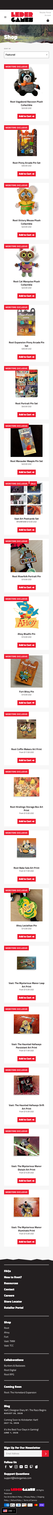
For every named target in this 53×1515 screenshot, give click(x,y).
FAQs (7, 1271)
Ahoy (7, 1332)
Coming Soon (13, 1386)
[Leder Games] (23, 1490)
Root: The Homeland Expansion (20, 1392)
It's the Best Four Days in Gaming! (21, 1431)
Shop (7, 1322)
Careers (9, 1295)
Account (48, 15)
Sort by (7, 49)
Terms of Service (30, 1500)
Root (6, 1328)
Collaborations (14, 1360)
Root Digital (10, 1370)
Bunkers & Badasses (14, 1365)
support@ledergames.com (17, 1478)
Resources (11, 1283)
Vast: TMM (9, 1341)
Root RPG (9, 1374)
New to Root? (13, 1277)
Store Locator (13, 1301)
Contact (9, 1289)
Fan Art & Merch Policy (13, 1496)
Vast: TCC (9, 1345)
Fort (6, 1337)
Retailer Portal (45, 13)
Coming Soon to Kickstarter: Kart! (21, 1421)
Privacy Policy (29, 1496)
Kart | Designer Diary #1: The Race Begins (25, 1411)
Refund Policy (16, 1500)
